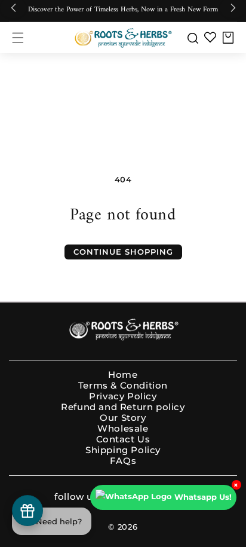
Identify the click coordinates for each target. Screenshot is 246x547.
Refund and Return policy (122, 407)
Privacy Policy (122, 396)
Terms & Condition (123, 385)
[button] (18, 38)
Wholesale (122, 428)
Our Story (123, 417)
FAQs (123, 461)
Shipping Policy (123, 450)
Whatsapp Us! (203, 497)
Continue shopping (123, 251)
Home (122, 374)
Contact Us (123, 439)
